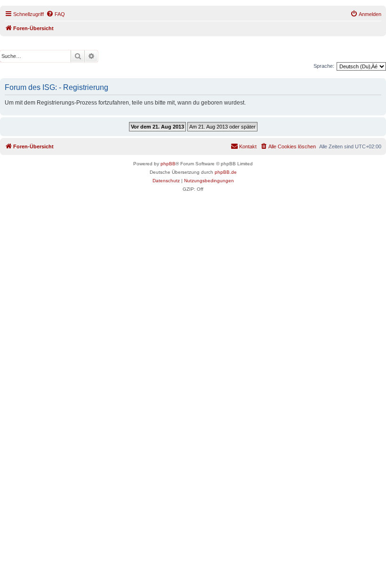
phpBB (168, 163)
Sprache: (324, 66)
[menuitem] (55, 14)
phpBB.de (226, 172)
